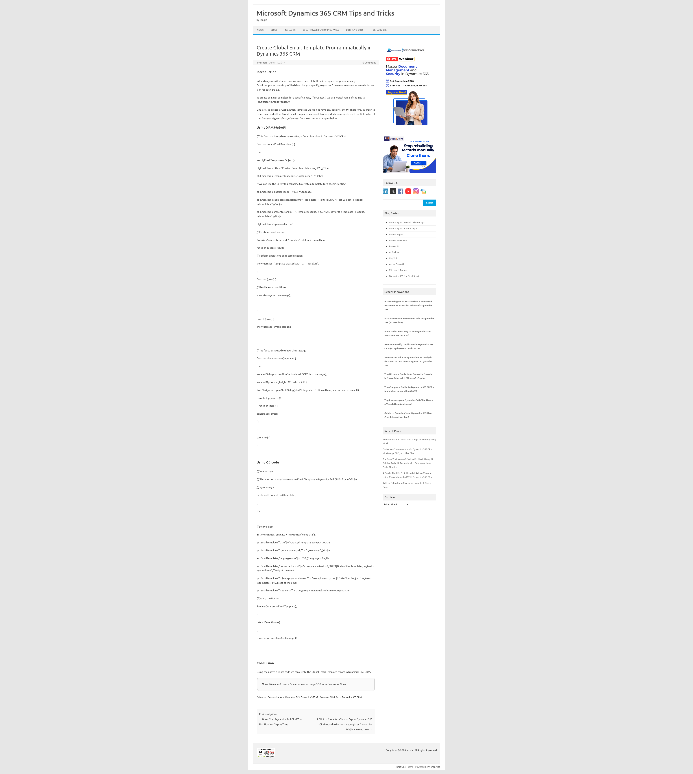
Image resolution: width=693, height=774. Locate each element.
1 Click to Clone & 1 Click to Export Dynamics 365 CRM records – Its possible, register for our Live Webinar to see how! (344, 724)
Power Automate (398, 240)
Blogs (274, 29)
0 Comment (369, 62)
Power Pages (396, 234)
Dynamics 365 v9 (309, 697)
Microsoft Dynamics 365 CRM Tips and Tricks (325, 13)
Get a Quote (380, 29)
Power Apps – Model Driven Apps (407, 222)
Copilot (393, 258)
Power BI (394, 246)
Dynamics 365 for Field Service (405, 275)
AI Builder (394, 252)
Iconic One (400, 766)
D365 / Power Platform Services (321, 29)
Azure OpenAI (396, 264)
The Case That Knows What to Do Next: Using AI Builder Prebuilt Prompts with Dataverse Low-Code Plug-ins (408, 463)
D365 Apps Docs (354, 29)
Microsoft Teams (398, 270)
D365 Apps (289, 29)
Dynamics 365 (292, 697)
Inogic (259, 29)
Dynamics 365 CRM (352, 697)
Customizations (276, 697)
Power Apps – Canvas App (403, 228)
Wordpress (434, 766)
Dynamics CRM (327, 697)
